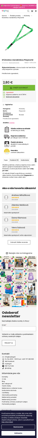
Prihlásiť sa (9, 343)
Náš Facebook (9, 361)
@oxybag (8, 368)
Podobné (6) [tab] (14, 160)
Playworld (22, 111)
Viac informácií (7, 422)
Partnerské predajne (9, 404)
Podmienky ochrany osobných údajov (15, 402)
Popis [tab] (6, 160)
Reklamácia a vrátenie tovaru (12, 388)
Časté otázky (6, 386)
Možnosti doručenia (12, 97)
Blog (3, 381)
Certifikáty (5, 393)
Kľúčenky (22, 109)
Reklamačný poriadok (9, 397)
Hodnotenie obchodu (9, 390)
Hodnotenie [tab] (25, 160)
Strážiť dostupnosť (20, 88)
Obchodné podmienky (9, 395)
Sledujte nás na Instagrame (20, 253)
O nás (4, 379)
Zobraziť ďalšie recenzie (19, 242)
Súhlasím (18, 433)
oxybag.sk (8, 364)
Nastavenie (18, 427)
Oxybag (11, 123)
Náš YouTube (9, 366)
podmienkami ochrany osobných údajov (17, 335)
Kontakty (5, 377)
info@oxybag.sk (10, 357)
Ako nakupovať (7, 384)
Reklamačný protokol (9, 400)
